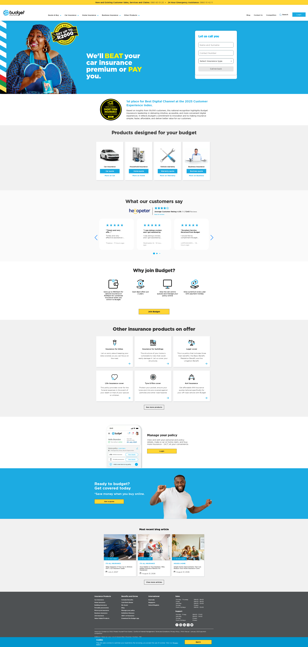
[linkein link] (184, 625)
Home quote (139, 171)
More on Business (196, 176)
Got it (198, 642)
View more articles (154, 582)
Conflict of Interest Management (144, 631)
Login (299, 15)
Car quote (110, 171)
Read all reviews (159, 214)
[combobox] (216, 61)
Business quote (196, 171)
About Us (97, 631)
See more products (154, 407)
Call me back (216, 69)
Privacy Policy (175, 631)
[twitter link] (188, 625)
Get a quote (109, 501)
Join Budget (154, 311)
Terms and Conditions (163, 631)
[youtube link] (191, 625)
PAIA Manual (185, 631)
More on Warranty (167, 176)
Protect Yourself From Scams (123, 631)
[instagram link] (180, 625)
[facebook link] (176, 625)
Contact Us (105, 631)
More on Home (138, 176)
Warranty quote (167, 171)
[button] (154, 253)
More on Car (110, 176)
